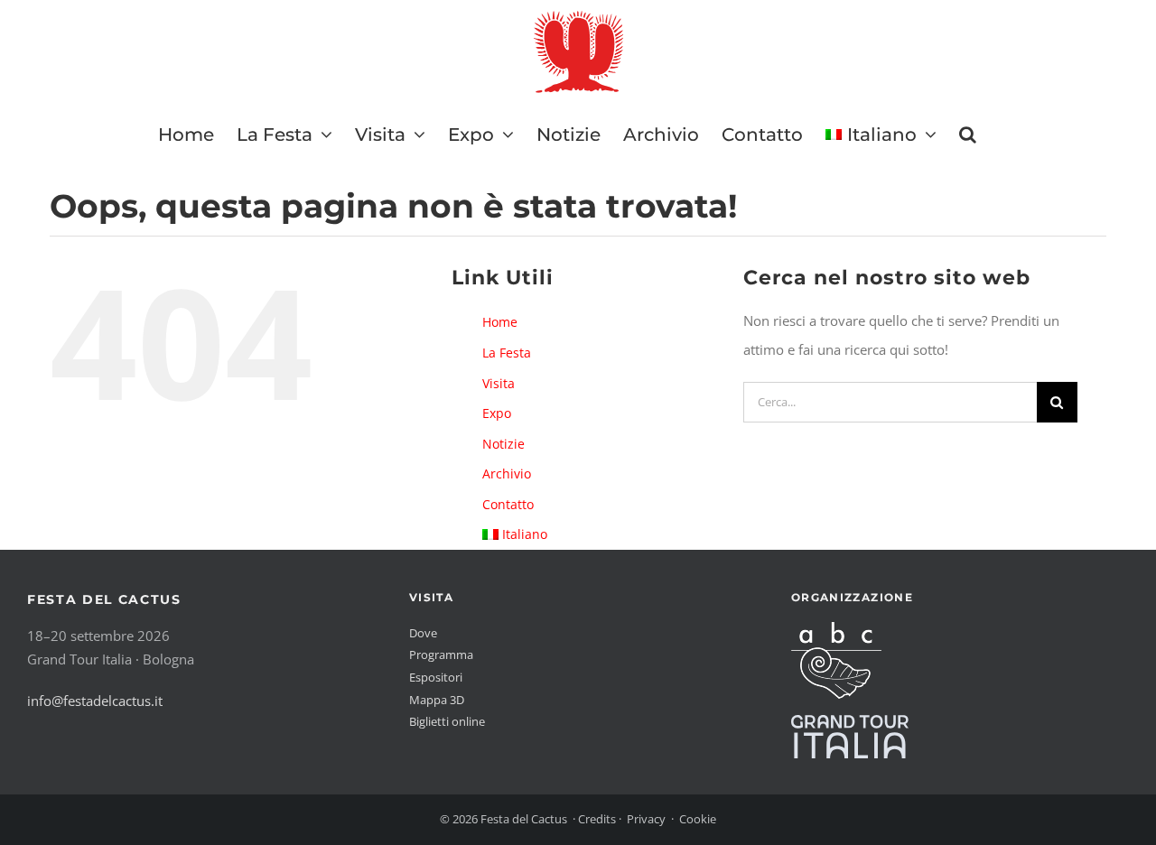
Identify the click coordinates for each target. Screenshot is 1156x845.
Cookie (697, 819)
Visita (498, 383)
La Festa (506, 352)
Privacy (646, 819)
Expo (496, 413)
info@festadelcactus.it (95, 701)
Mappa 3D (436, 700)
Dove (423, 633)
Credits (597, 819)
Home (499, 321)
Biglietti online (447, 721)
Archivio (506, 473)
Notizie (503, 443)
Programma (441, 654)
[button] (967, 134)
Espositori (435, 677)
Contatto (508, 504)
